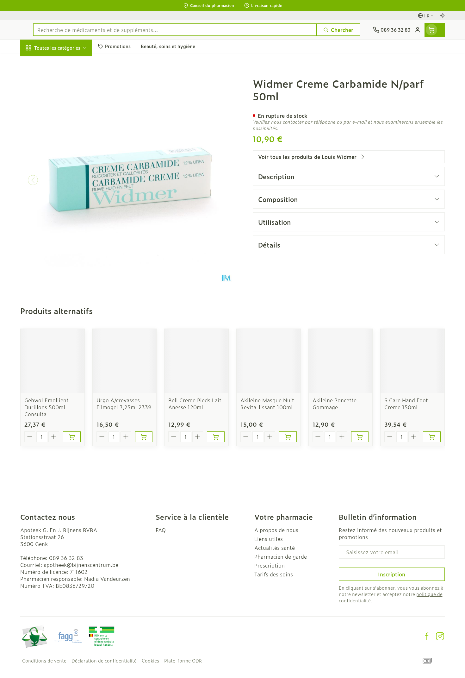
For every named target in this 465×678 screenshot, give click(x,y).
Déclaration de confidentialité (104, 660)
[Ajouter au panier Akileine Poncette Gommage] (360, 436)
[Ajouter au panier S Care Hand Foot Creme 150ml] (432, 436)
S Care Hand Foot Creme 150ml (406, 403)
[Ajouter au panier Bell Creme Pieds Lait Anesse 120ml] (216, 436)
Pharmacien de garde (280, 556)
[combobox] (175, 29)
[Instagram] (440, 636)
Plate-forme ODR (183, 660)
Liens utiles (268, 538)
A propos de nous (276, 529)
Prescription (269, 565)
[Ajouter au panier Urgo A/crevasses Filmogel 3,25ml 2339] (144, 436)
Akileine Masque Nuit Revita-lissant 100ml (267, 403)
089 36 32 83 (66, 558)
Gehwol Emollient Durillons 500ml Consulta (46, 407)
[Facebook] (426, 636)
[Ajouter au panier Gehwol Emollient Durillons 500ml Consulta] (72, 436)
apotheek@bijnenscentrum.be (81, 564)
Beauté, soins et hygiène (60, 82)
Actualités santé (274, 547)
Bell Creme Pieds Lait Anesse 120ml (194, 403)
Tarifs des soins (273, 574)
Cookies (150, 660)
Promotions (39, 62)
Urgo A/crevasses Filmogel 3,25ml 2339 (123, 403)
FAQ (161, 529)
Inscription (391, 574)
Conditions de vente (44, 660)
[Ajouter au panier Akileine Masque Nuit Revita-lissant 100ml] (288, 436)
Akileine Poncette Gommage (334, 403)
